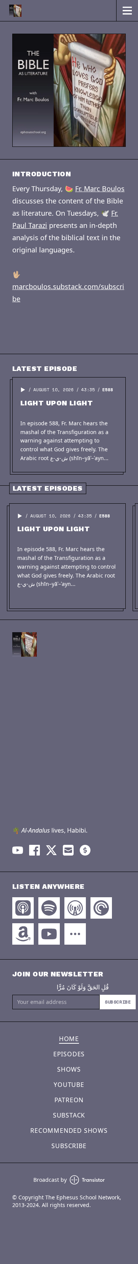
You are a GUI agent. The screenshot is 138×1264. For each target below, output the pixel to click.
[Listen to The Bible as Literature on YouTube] (49, 934)
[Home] (58, 10)
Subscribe (118, 1002)
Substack (69, 1115)
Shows (69, 1069)
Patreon (69, 1100)
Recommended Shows (69, 1130)
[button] (23, 389)
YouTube (69, 1084)
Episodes (69, 1054)
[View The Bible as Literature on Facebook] (34, 850)
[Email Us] (68, 850)
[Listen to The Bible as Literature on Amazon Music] (23, 934)
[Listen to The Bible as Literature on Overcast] (75, 908)
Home (69, 1039)
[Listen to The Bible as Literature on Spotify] (49, 908)
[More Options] (75, 934)
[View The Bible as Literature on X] (51, 850)
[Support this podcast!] (85, 850)
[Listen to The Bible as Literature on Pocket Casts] (101, 908)
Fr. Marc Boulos (100, 188)
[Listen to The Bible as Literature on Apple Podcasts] (23, 908)
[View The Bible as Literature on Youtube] (17, 850)
